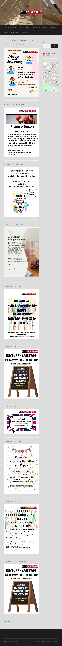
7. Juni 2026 (7, 44)
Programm (35, 27)
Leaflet (47, 90)
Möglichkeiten (23, 27)
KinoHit (45, 27)
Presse (53, 27)
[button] (45, 63)
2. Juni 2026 (7, 224)
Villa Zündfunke (9, 27)
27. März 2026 (8, 406)
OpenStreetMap (54, 90)
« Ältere (9, 621)
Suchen (45, 43)
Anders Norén (47, 641)
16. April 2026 (8, 286)
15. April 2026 (8, 346)
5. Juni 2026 (7, 164)
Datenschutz (15, 32)
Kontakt (24, 32)
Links (5, 32)
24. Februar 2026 (9, 561)
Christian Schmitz (18, 44)
